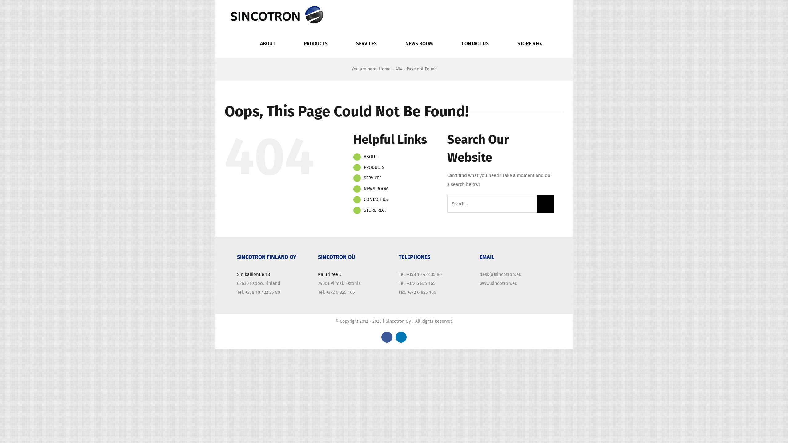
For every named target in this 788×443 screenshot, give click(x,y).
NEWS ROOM (376, 188)
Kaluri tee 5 (330, 274)
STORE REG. (375, 210)
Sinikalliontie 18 (253, 274)
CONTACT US (376, 199)
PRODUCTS (374, 167)
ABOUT (370, 156)
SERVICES (373, 178)
